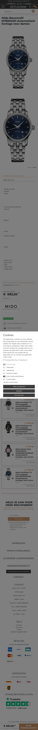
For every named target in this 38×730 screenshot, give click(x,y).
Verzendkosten (30, 416)
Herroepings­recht (18, 566)
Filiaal (19, 630)
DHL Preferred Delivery (15, 376)
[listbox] (8, 404)
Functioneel (11, 364)
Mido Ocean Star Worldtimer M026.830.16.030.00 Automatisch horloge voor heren (25, 453)
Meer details (8, 180)
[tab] (19, 175)
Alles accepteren (19, 387)
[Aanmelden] (30, 6)
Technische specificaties (13, 176)
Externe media (12, 373)
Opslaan (19, 391)
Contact (19, 577)
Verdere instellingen (10, 382)
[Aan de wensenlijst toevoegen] (12, 408)
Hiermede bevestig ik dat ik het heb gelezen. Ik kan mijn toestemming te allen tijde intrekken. (19, 525)
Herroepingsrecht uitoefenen (18, 571)
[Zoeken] (33, 11)
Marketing (10, 370)
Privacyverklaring (18, 550)
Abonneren (19, 519)
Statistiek (10, 367)
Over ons (19, 627)
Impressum (18, 543)
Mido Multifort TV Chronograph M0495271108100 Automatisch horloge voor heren (25, 406)
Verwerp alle (19, 395)
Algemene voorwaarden (18, 558)
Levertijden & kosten (19, 677)
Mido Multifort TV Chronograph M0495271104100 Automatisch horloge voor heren (25, 476)
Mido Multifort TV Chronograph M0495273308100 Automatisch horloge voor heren (25, 430)
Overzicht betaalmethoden (19, 644)
